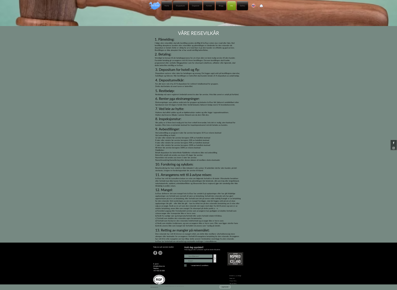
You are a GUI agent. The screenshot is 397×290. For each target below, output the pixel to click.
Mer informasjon (154, 287)
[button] (225, 287)
